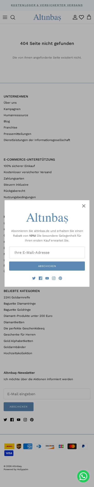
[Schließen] (84, 206)
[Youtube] (47, 278)
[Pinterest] (60, 278)
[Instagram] (53, 278)
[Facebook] (40, 278)
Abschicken (47, 266)
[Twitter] (34, 278)
